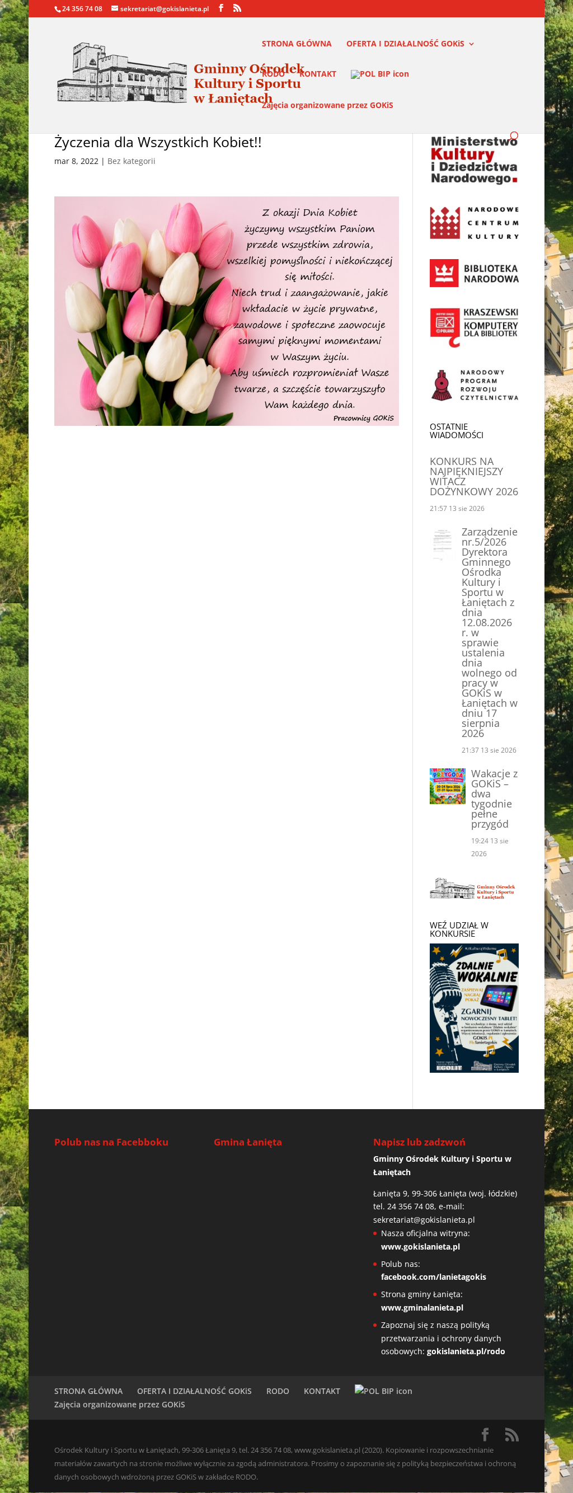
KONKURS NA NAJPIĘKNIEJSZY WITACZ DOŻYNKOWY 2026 (474, 476)
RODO (273, 74)
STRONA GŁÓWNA (297, 44)
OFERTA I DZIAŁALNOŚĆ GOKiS (405, 44)
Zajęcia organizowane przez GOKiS (327, 105)
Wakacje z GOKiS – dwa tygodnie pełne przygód (494, 798)
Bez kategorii (131, 161)
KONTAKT (317, 74)
